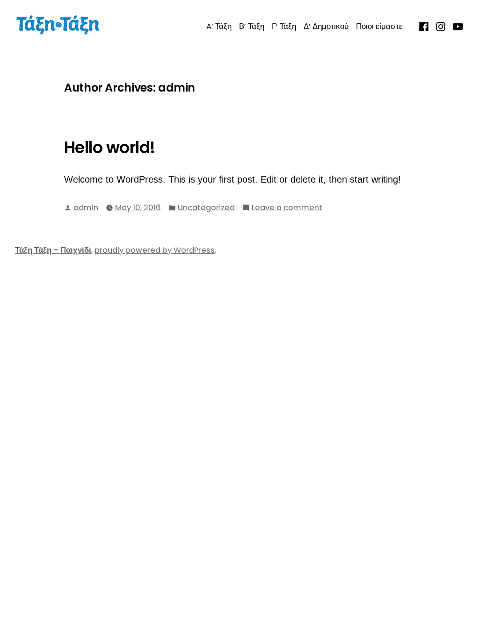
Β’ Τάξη (251, 26)
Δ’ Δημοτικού (326, 26)
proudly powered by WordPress (154, 250)
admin (85, 207)
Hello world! (109, 147)
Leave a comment (287, 208)
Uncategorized (206, 207)
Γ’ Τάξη (284, 26)
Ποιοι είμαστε (379, 26)
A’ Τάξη (219, 26)
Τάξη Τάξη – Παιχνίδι (53, 250)
